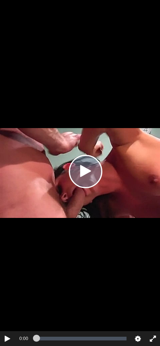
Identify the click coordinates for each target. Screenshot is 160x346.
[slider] (81, 338)
